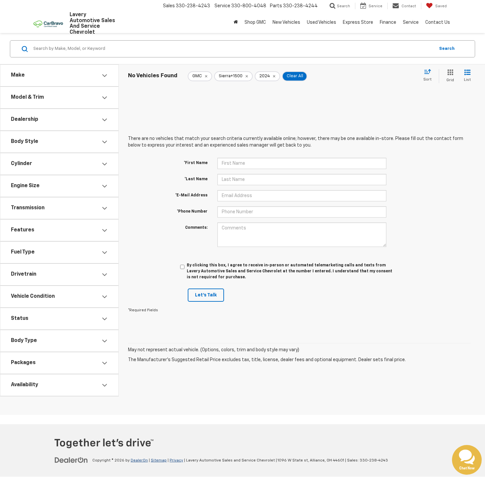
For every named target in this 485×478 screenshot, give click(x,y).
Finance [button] (388, 22)
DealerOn (139, 460)
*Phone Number (192, 212)
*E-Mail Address (191, 195)
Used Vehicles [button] (321, 22)
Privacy (176, 460)
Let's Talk (206, 295)
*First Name (196, 163)
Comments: (196, 228)
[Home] (235, 22)
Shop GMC (255, 22)
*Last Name (196, 179)
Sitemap (159, 460)
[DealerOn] (71, 460)
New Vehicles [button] (286, 22)
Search (447, 49)
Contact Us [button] (437, 22)
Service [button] (411, 22)
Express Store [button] (358, 22)
